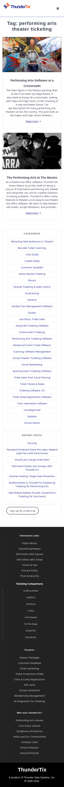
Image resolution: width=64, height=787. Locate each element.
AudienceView (30, 590)
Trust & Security (29, 576)
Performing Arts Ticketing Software (32, 338)
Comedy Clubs (29, 742)
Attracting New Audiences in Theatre (32, 241)
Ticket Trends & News (32, 384)
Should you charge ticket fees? (32, 459)
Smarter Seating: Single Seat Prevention (32, 476)
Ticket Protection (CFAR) (30, 674)
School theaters (29, 747)
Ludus (31, 610)
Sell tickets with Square (29, 554)
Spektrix (30, 597)
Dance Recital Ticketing (32, 273)
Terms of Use (29, 565)
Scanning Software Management (32, 351)
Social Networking (32, 364)
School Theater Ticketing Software (32, 358)
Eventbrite (30, 637)
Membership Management (29, 695)
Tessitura (31, 604)
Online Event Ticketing (32, 332)
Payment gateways (30, 548)
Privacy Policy (30, 570)
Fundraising (32, 293)
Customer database (29, 663)
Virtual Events (32, 422)
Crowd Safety (32, 261)
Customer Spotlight (32, 267)
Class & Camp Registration (29, 679)
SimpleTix (31, 630)
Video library (29, 543)
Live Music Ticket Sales (32, 319)
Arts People (31, 617)
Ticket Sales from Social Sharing (32, 377)
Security (32, 443)
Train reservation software (32, 403)
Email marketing (29, 668)
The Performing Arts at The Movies (32, 177)
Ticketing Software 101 (32, 390)
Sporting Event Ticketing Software (32, 371)
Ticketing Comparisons (29, 583)
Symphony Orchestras (29, 731)
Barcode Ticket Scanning (32, 248)
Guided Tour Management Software (32, 306)
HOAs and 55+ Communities (29, 736)
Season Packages (29, 657)
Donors (32, 280)
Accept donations (29, 690)
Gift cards (29, 684)
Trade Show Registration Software (32, 397)
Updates (32, 416)
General (32, 299)
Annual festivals (29, 753)
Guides (32, 312)
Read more (32, 121)
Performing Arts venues (29, 720)
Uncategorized (32, 409)
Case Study (32, 254)
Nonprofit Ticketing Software (32, 325)
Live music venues (29, 725)
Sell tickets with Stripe (30, 559)
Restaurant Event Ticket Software (32, 345)
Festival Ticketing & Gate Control (32, 286)
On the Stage (30, 624)
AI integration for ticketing (29, 701)
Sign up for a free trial (22, 510)
